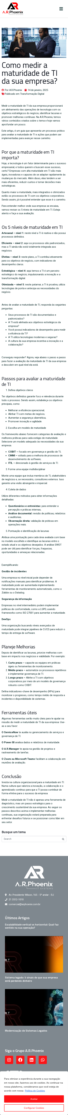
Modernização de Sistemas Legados (26, 1031)
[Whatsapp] (43, 1060)
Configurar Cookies (34, 1108)
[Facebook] (20, 1060)
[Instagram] (9, 1060)
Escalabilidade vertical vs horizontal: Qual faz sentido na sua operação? (32, 926)
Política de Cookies (35, 1090)
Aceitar (34, 1099)
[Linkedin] (31, 1060)
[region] (34, 1093)
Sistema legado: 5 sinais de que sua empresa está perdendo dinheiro (31, 979)
